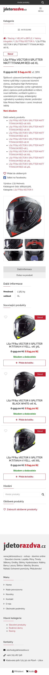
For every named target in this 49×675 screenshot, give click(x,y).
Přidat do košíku (26, 363)
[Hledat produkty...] (43, 2)
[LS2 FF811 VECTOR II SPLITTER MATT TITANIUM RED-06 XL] (23, 217)
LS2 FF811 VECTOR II (24, 41)
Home (9, 585)
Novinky (10, 594)
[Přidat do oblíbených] (5, 317)
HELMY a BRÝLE (24, 38)
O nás (8, 604)
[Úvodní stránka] (4, 38)
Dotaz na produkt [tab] (24, 275)
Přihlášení (18, 671)
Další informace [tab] (24, 269)
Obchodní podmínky (15, 608)
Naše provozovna (14, 589)
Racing (11, 38)
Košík (32, 671)
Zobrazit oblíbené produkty (22, 509)
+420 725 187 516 (14, 655)
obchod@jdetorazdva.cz (18, 650)
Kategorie (26, 30)
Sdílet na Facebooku (16, 177)
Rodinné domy (16, 628)
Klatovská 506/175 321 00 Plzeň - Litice (24, 660)
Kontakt (9, 599)
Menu (41, 11)
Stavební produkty (17, 625)
